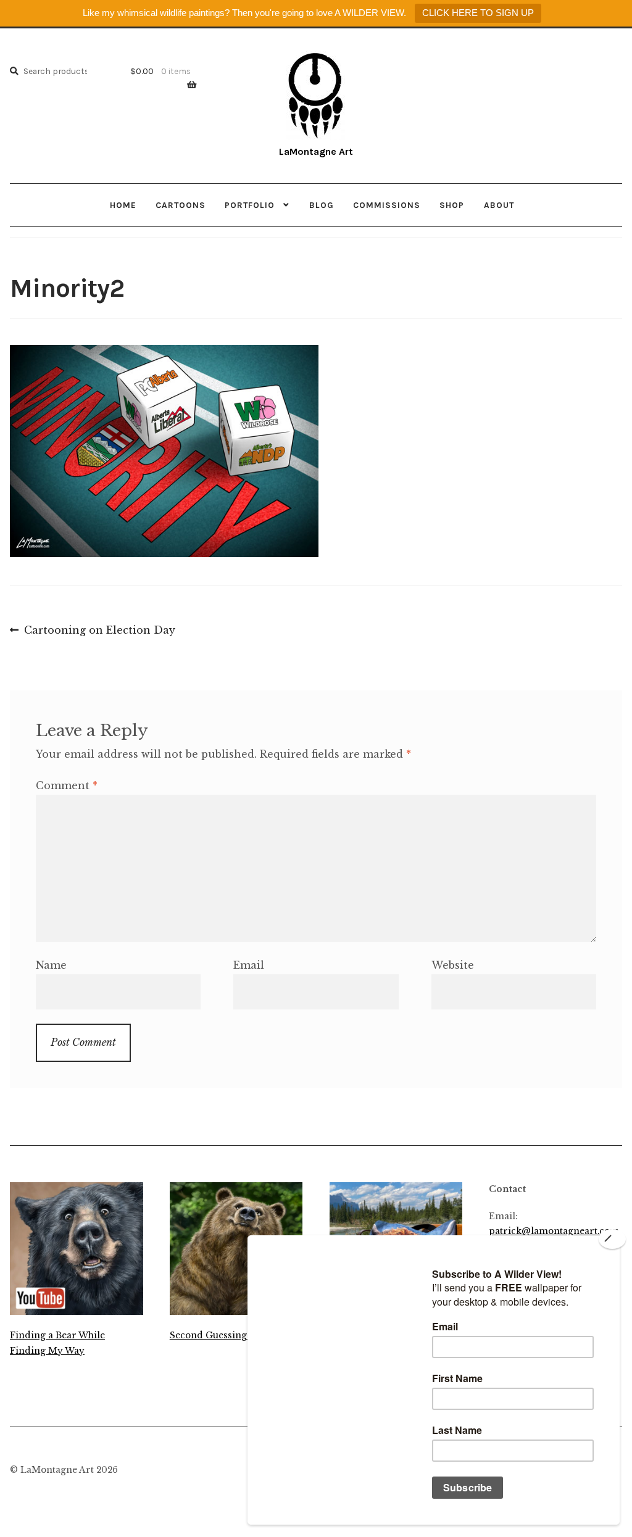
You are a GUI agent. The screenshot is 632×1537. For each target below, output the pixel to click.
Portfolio (250, 205)
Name (51, 965)
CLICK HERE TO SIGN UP (478, 12)
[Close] (612, 1239)
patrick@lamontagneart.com (554, 1231)
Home (123, 205)
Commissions (386, 205)
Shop (451, 205)
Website (452, 965)
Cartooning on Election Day (99, 631)
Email (248, 965)
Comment (67, 785)
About (499, 205)
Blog (321, 205)
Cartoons (181, 205)
